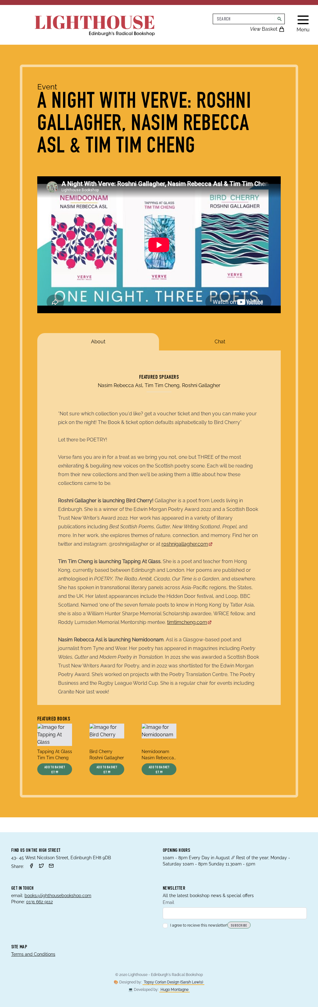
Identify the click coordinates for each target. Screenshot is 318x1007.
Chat (220, 342)
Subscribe (239, 926)
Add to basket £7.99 (54, 769)
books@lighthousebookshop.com (58, 895)
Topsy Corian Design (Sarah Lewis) (173, 982)
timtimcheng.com (187, 622)
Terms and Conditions (33, 954)
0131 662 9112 (39, 901)
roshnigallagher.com (184, 544)
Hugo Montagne (175, 989)
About (98, 342)
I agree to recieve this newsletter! (198, 925)
